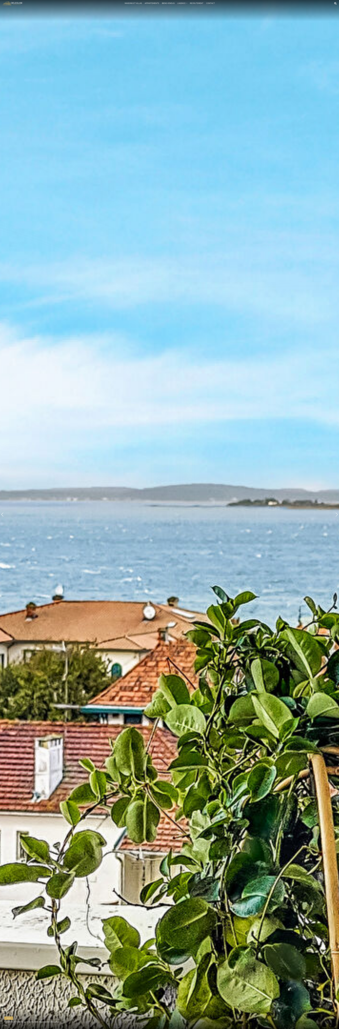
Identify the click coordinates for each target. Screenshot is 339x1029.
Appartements (152, 3)
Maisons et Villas (133, 3)
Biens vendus (168, 3)
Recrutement (196, 3)
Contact (210, 3)
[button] (4, 1025)
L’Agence (181, 3)
